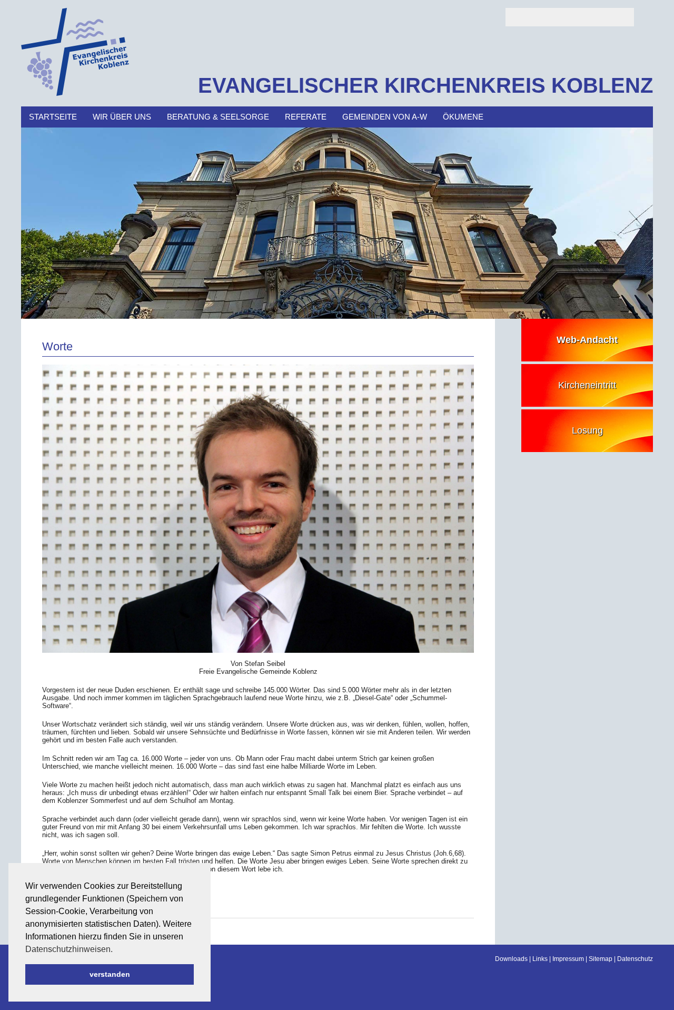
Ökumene (463, 116)
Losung (587, 430)
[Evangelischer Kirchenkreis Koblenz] (75, 93)
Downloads (511, 959)
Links (540, 959)
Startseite (53, 116)
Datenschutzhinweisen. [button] (69, 949)
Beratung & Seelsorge (218, 116)
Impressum (568, 959)
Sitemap (600, 959)
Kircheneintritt (587, 385)
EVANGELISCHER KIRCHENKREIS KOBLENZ (425, 85)
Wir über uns (122, 116)
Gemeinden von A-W (384, 116)
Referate (305, 116)
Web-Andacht (587, 340)
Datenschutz (635, 959)
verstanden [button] (110, 974)
